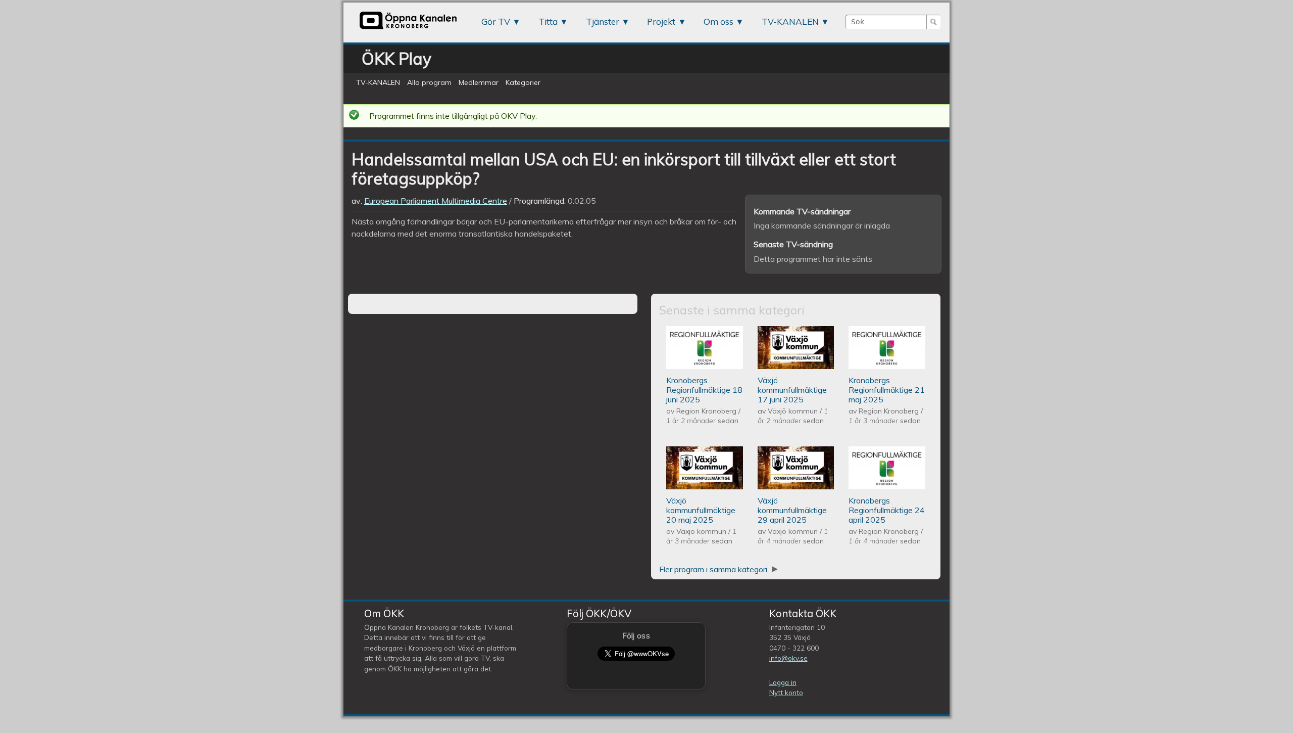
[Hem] (408, 29)
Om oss (718, 21)
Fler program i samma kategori (714, 569)
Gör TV (495, 21)
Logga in (783, 682)
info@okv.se (788, 658)
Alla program (429, 82)
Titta (548, 21)
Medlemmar (479, 82)
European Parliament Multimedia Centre (435, 201)
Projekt (661, 21)
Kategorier (523, 82)
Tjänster (602, 21)
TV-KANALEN (790, 21)
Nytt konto (786, 692)
